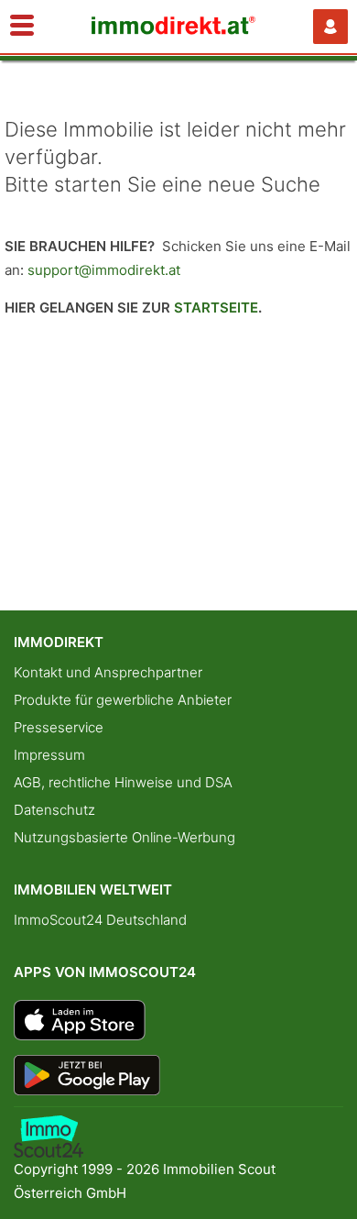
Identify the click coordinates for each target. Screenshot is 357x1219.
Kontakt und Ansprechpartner (108, 672)
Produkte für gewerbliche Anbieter (123, 699)
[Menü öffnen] (22, 26)
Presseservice (58, 727)
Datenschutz (54, 809)
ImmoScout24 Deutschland (100, 919)
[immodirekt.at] (174, 29)
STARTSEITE (216, 307)
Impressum (49, 754)
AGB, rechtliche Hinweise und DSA (123, 782)
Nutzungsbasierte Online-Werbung (124, 837)
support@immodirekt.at (103, 270)
